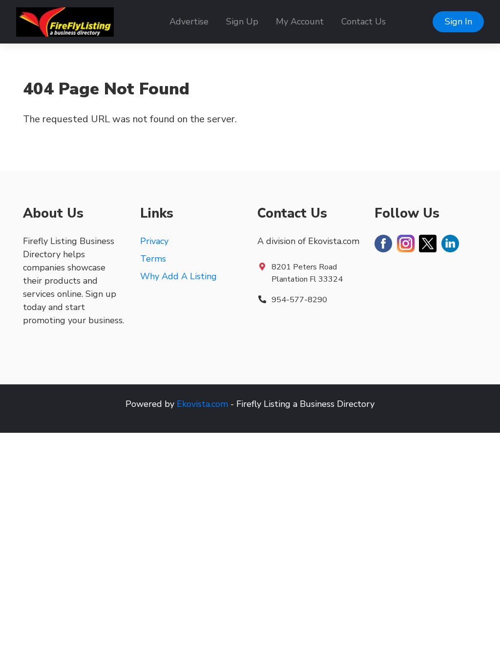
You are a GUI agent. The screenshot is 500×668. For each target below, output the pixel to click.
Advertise (188, 21)
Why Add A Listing (178, 276)
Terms (153, 259)
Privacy (154, 241)
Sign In (458, 21)
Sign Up (242, 21)
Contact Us (363, 21)
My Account (300, 21)
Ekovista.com (202, 404)
